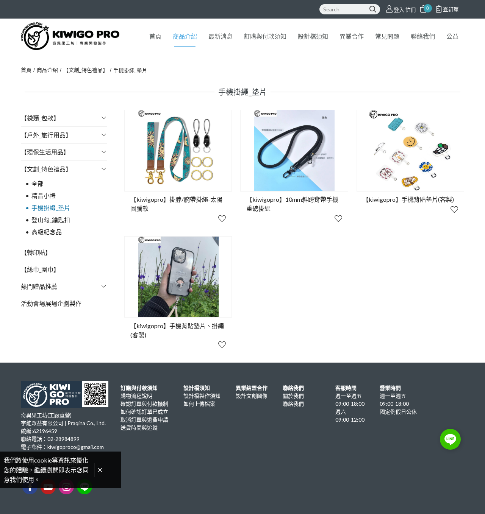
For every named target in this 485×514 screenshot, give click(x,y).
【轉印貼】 (36, 252)
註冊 (410, 9)
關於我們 (293, 396)
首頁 (26, 70)
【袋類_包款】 (40, 117)
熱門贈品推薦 (39, 286)
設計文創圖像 (252, 396)
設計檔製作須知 (202, 396)
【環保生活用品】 (45, 152)
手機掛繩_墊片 (130, 70)
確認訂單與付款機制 (144, 403)
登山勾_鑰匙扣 (50, 219)
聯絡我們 (293, 403)
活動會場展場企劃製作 (51, 303)
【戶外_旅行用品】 (46, 135)
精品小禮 (43, 195)
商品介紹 (47, 70)
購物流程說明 (136, 396)
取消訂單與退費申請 (144, 419)
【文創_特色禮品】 (85, 70)
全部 (37, 183)
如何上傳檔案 (199, 403)
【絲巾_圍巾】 (40, 269)
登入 (399, 9)
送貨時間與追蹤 (139, 427)
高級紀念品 (46, 231)
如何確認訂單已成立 (144, 411)
